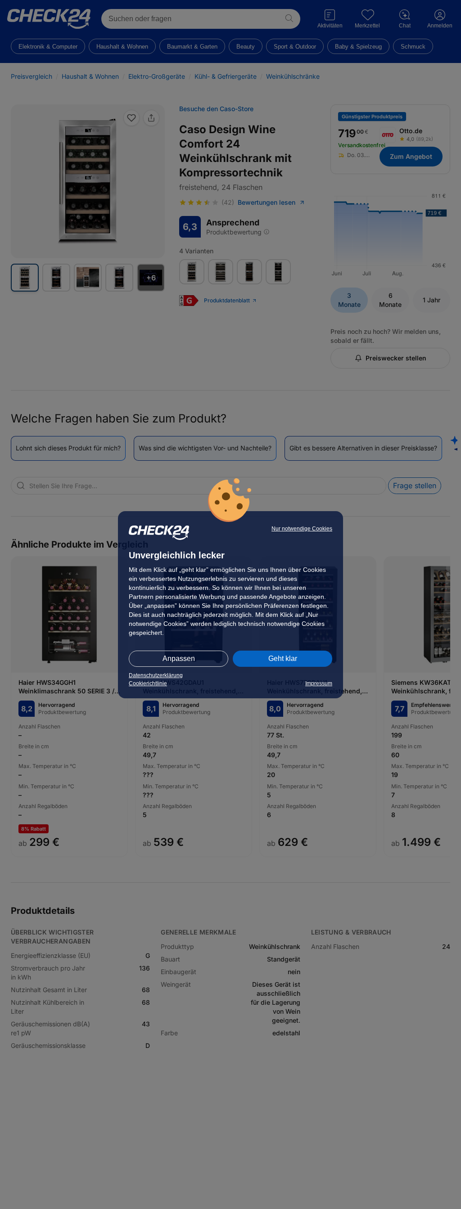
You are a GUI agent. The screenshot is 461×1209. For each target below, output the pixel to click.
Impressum (318, 683)
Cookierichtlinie (148, 683)
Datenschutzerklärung (156, 675)
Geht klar (282, 658)
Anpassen (179, 658)
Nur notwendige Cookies (301, 529)
